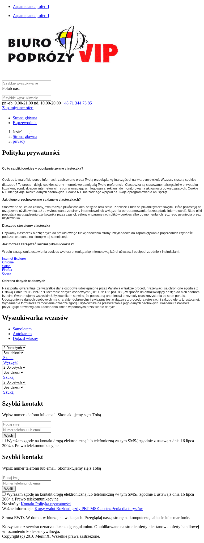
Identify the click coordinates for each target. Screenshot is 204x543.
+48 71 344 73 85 (77, 103)
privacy (19, 141)
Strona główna (25, 136)
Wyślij (9, 435)
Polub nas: (11, 88)
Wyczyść (10, 362)
